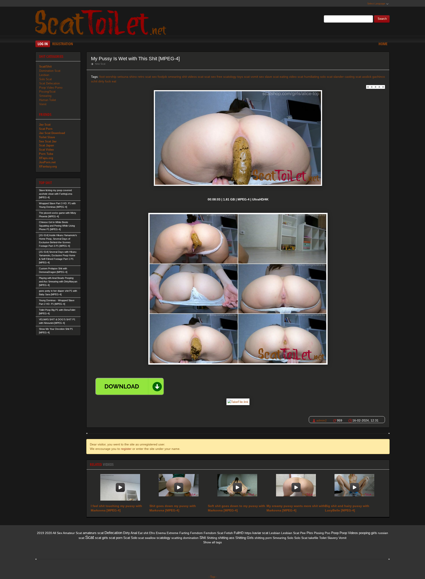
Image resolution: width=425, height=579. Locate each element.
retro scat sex (147, 76)
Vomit (42, 104)
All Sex (57, 533)
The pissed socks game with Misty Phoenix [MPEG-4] (57, 215)
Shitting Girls (244, 538)
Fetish (228, 533)
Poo (327, 533)
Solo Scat (45, 79)
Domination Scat (49, 70)
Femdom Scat (213, 533)
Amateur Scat (72, 533)
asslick (366, 76)
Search (382, 18)
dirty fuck (104, 81)
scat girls (101, 538)
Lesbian (44, 75)
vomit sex (257, 76)
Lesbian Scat (290, 533)
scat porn (115, 538)
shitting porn (263, 538)
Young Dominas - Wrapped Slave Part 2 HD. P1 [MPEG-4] (56, 302)
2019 (40, 533)
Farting (184, 533)
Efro (152, 533)
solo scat (326, 76)
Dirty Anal (130, 533)
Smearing (45, 95)
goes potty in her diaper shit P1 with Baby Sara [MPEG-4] (58, 293)
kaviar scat (260, 533)
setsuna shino (127, 76)
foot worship (107, 76)
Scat (89, 537)
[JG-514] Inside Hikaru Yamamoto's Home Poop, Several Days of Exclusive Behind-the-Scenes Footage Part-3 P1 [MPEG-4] (58, 240)
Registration (62, 43)
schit (94, 81)
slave (268, 76)
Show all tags (212, 542)
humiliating (311, 76)
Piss (310, 533)
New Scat (100, 63)
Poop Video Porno (50, 87)
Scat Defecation (49, 83)
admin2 (321, 420)
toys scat (243, 76)
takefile (313, 538)
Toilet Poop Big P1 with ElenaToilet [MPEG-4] (57, 312)
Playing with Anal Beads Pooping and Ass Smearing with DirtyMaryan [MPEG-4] (58, 281)
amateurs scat (93, 533)
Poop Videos (349, 533)
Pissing (319, 533)
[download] (129, 386)
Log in (43, 43)
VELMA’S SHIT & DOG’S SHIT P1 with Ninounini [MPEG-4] (57, 321)
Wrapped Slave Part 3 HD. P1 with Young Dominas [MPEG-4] (57, 205)
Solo (290, 538)
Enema (161, 533)
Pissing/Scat (47, 91)
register (126, 449)
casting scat (353, 76)
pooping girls (368, 533)
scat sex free (213, 76)
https (248, 533)
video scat (296, 76)
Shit (202, 538)
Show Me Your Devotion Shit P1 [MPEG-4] (56, 331)
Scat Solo (130, 538)
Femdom (196, 533)
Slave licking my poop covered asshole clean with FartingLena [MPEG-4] (55, 194)
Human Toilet (47, 100)
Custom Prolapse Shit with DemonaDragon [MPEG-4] (53, 270)
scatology (229, 76)
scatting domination (185, 538)
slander (338, 76)
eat (114, 81)
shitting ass (226, 538)
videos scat (195, 76)
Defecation (113, 533)
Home (383, 43)
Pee (303, 533)
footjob (162, 76)
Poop (335, 533)
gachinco (378, 76)
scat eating (280, 76)
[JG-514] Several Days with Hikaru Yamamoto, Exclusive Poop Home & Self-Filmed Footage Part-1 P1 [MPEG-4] (57, 257)
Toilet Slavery (328, 538)
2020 (48, 533)
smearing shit (177, 76)
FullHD (239, 533)
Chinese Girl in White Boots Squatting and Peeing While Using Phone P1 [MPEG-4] (57, 226)
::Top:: (212, 577)
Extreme (172, 533)
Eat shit (143, 533)
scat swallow (147, 538)
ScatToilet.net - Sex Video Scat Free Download (101, 22)
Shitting (212, 538)
